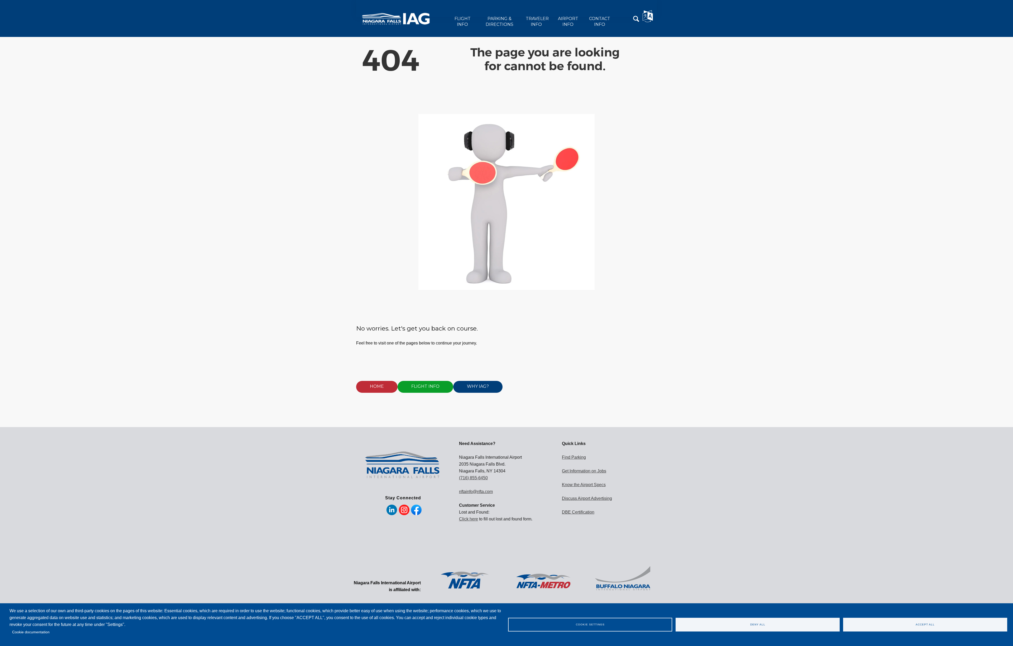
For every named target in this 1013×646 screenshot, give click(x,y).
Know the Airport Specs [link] (584, 484)
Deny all (757, 624)
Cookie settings (590, 624)
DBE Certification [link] (578, 512)
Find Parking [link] (574, 457)
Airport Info (568, 21)
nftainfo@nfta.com (476, 491)
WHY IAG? (478, 386)
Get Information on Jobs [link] (584, 471)
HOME (377, 386)
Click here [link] (468, 519)
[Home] (399, 18)
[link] (464, 579)
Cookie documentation (31, 632)
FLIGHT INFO (425, 386)
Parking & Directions (499, 21)
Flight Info (463, 21)
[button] (636, 19)
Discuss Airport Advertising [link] (587, 498)
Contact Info (599, 21)
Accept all (925, 624)
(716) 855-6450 (473, 478)
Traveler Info (537, 21)
